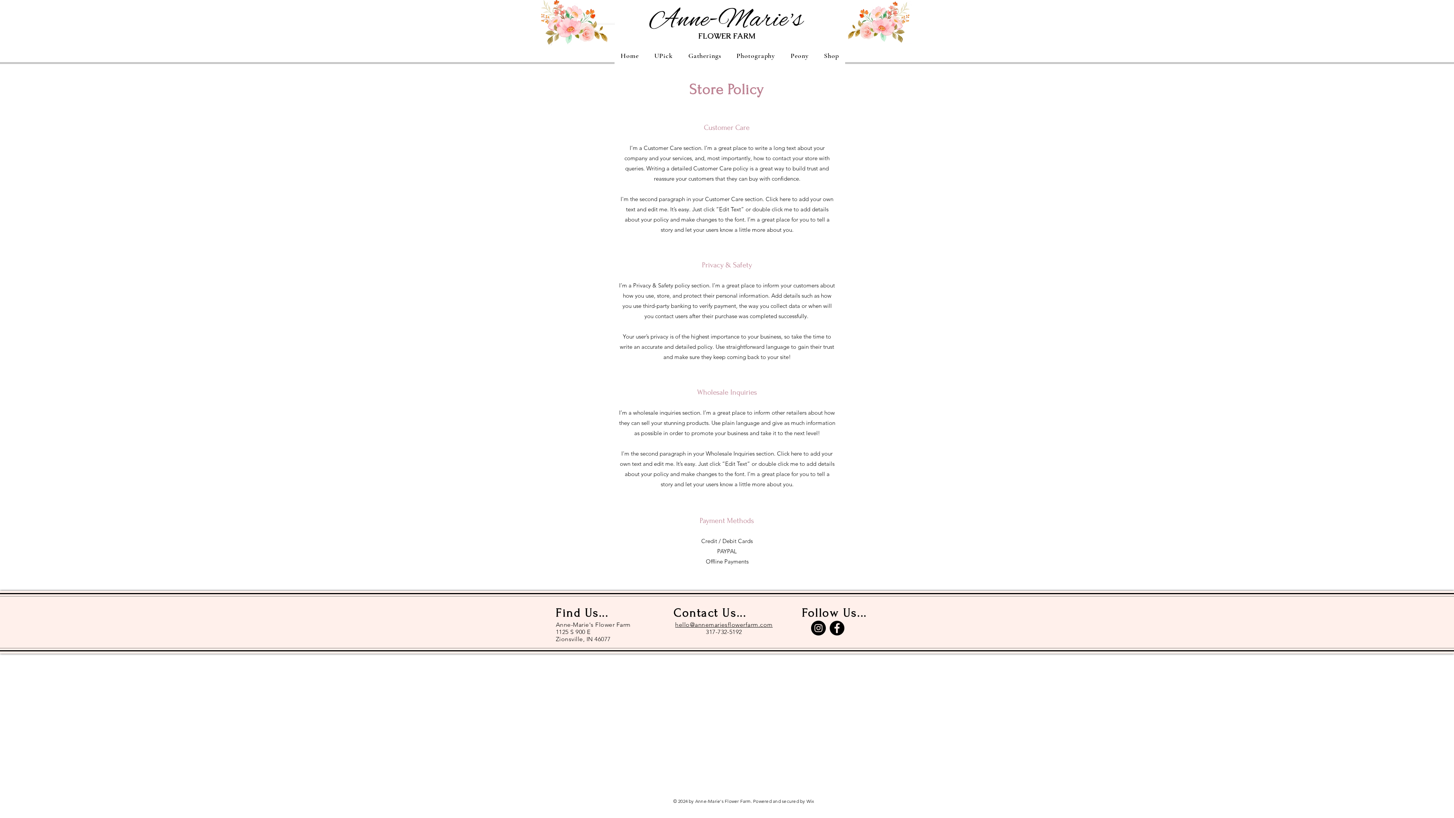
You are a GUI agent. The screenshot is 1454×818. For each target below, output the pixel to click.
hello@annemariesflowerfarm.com (723, 624)
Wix (810, 801)
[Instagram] (818, 628)
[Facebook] (837, 628)
